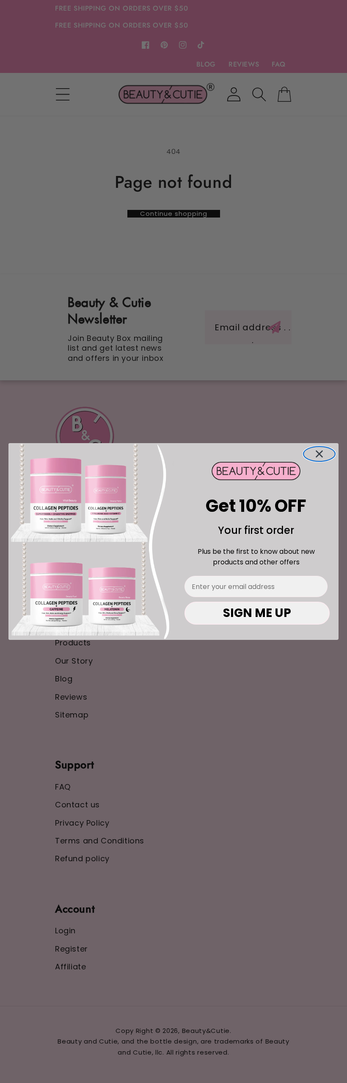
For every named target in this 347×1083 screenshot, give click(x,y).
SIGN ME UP (257, 613)
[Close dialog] (319, 454)
